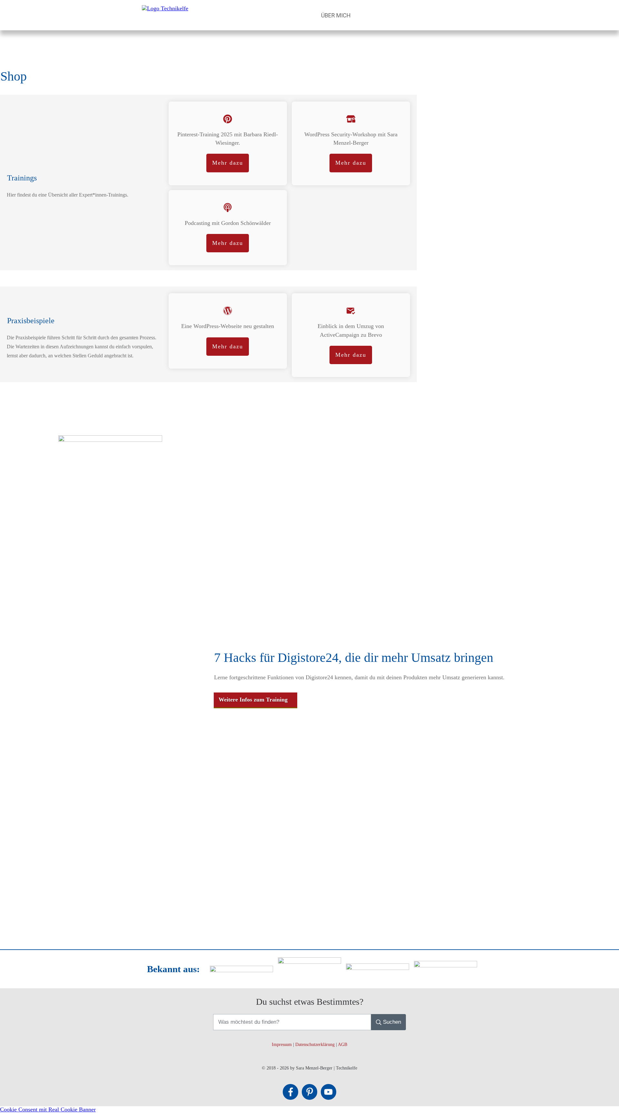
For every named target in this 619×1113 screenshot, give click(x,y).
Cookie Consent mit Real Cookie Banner (48, 1109)
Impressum (282, 1044)
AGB (342, 1044)
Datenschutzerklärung (315, 1044)
